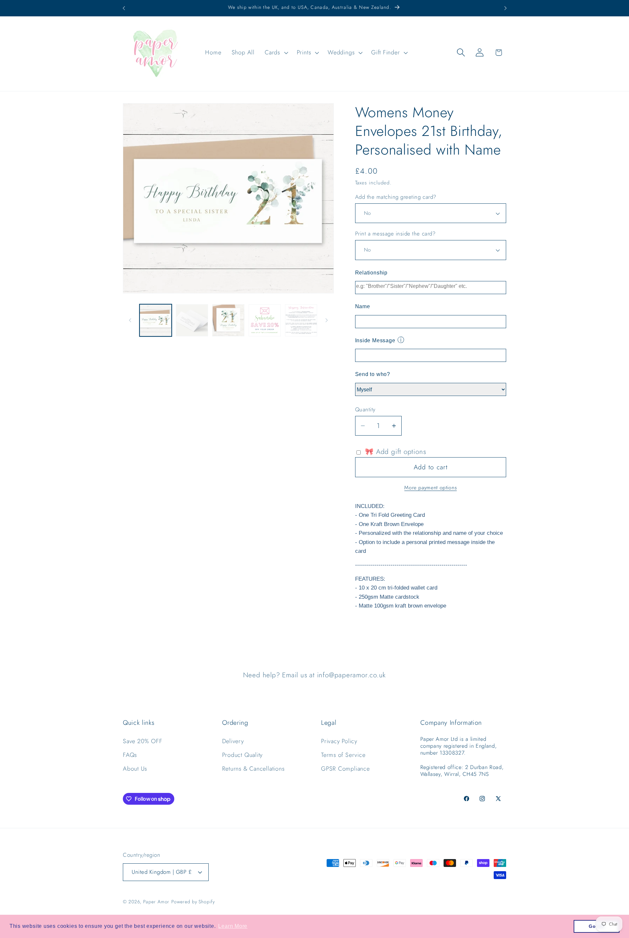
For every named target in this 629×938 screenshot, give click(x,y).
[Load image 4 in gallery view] (265, 320)
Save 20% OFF (142, 741)
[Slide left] (130, 320)
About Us (135, 769)
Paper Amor (156, 901)
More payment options (430, 487)
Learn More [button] (232, 926)
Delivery (233, 741)
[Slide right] (326, 320)
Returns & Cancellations (253, 769)
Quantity (365, 409)
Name (362, 306)
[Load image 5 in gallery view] (301, 320)
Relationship (371, 272)
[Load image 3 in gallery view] (228, 320)
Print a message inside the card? (395, 233)
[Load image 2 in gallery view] (192, 320)
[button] (276, 52)
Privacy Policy (339, 741)
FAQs (130, 755)
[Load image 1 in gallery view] (156, 320)
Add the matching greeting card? (395, 197)
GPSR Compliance (345, 769)
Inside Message (375, 340)
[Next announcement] (505, 8)
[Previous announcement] (124, 8)
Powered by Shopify (193, 901)
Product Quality (242, 755)
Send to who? (372, 374)
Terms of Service (343, 755)
